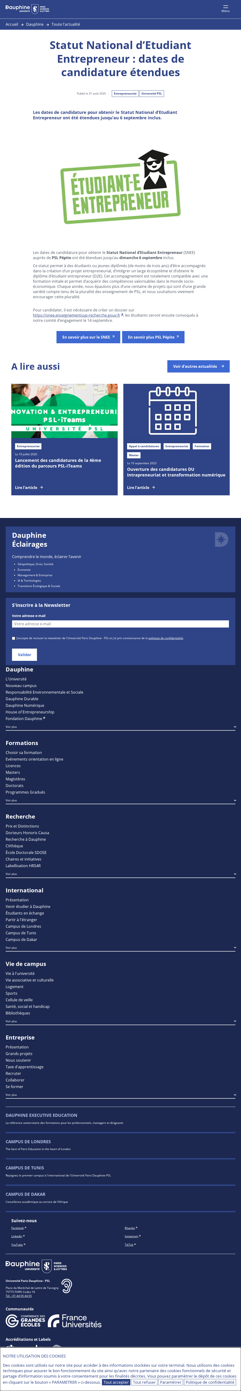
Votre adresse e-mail (28, 616)
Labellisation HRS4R (23, 865)
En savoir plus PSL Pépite (151, 337)
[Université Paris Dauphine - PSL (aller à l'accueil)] (27, 9)
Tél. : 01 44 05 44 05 (19, 1296)
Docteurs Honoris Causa (27, 832)
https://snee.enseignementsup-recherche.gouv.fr (76, 315)
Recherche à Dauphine (26, 839)
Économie (24, 569)
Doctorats (15, 785)
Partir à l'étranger (21, 919)
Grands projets (19, 1053)
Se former (14, 1086)
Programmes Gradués (25, 792)
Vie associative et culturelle (30, 979)
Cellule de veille (19, 999)
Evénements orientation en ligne (34, 759)
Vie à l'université (20, 973)
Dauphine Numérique (25, 705)
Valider (24, 654)
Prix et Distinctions (22, 826)
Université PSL (151, 93)
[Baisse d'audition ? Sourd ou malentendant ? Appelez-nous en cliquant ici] (66, 1290)
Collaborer (15, 1079)
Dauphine (35, 24)
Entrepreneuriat (125, 93)
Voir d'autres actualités (195, 366)
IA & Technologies (29, 580)
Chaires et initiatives (23, 859)
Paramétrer (170, 1382)
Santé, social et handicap (28, 1006)
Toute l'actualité (66, 24)
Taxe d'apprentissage (25, 1066)
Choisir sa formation (24, 752)
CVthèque (14, 845)
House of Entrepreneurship (30, 711)
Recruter (13, 1073)
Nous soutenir (18, 1060)
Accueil (12, 24)
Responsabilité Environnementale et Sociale (44, 692)
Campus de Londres (23, 926)
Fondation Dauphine (24, 718)
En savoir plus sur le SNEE (86, 337)
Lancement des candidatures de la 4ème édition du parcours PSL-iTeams (58, 463)
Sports (11, 993)
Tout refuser (144, 1382)
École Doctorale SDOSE (26, 852)
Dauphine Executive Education (41, 1115)
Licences (13, 765)
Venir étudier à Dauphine (28, 906)
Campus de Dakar (21, 939)
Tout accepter (116, 1382)
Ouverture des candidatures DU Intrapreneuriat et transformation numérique (176, 472)
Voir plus (11, 727)
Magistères (15, 778)
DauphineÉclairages (29, 539)
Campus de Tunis (21, 932)
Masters (13, 772)
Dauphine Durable (22, 698)
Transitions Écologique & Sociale (39, 586)
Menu (225, 11)
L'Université (16, 678)
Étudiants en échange (25, 913)
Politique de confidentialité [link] (210, 1382)
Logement (15, 986)
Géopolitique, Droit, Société (35, 564)
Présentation (17, 899)
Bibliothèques (18, 1012)
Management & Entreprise (35, 575)
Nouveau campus (21, 685)
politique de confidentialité (166, 638)
